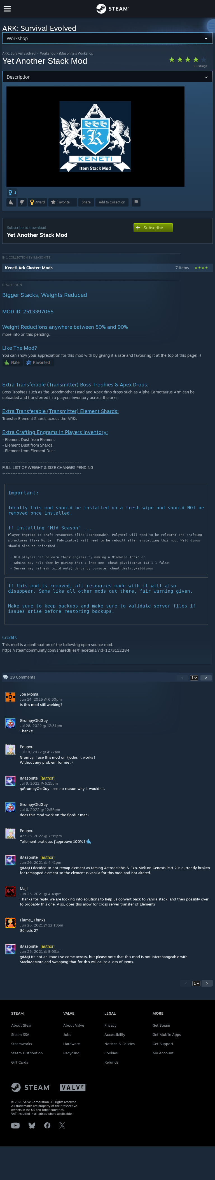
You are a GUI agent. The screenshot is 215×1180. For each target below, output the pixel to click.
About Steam (22, 1025)
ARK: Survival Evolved (19, 53)
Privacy (110, 1025)
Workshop (47, 53)
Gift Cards (19, 1062)
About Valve (73, 1025)
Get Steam (161, 1025)
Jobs (67, 1034)
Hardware (71, 1043)
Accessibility (114, 1034)
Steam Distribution (27, 1053)
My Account (163, 1053)
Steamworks (21, 1043)
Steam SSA (20, 1034)
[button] (12, 192)
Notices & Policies (119, 1043)
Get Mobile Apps (167, 1034)
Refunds (111, 1062)
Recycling (71, 1053)
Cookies (111, 1053)
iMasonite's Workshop (76, 53)
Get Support (163, 1043)
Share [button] (86, 202)
